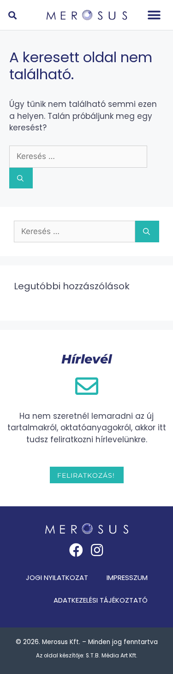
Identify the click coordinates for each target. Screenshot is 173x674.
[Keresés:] (78, 156)
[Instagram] (97, 550)
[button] (154, 15)
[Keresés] (21, 178)
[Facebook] (76, 550)
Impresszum (127, 577)
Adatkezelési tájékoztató (101, 600)
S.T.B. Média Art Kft (111, 655)
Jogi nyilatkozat (57, 577)
